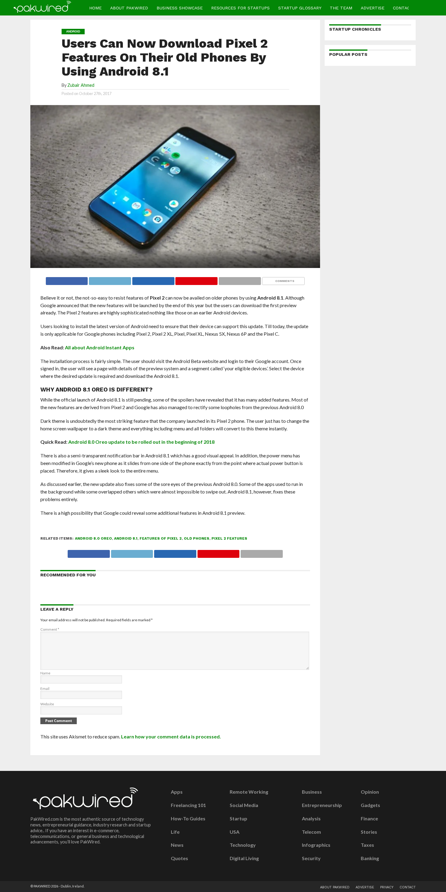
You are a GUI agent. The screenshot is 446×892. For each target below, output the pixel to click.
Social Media (244, 805)
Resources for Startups (240, 7)
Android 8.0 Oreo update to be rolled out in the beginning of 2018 (141, 442)
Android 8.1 (125, 538)
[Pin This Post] (196, 279)
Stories (369, 832)
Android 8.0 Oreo (93, 538)
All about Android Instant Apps (99, 347)
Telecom (311, 832)
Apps (177, 792)
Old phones (196, 538)
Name (45, 673)
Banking (370, 858)
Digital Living (244, 858)
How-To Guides (188, 818)
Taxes (367, 845)
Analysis (311, 818)
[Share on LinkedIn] (153, 279)
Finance (369, 818)
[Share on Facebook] (67, 279)
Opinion (370, 792)
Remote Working (249, 792)
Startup (238, 818)
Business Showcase (180, 7)
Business (312, 792)
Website (47, 704)
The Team (341, 7)
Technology (243, 845)
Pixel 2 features (229, 538)
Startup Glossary (299, 7)
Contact (403, 7)
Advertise (372, 7)
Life (175, 832)
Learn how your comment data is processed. (171, 736)
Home (95, 7)
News (177, 845)
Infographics (316, 845)
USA (234, 832)
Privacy (387, 887)
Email (44, 688)
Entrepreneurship (322, 805)
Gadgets (370, 805)
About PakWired (129, 7)
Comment (49, 629)
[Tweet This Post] (110, 279)
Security (311, 858)
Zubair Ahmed (80, 85)
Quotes (179, 858)
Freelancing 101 (188, 805)
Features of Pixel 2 (161, 538)
